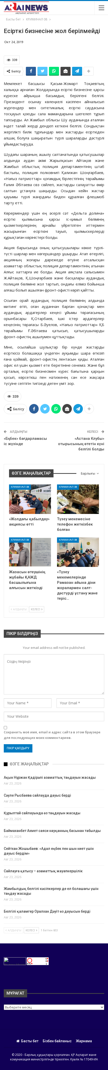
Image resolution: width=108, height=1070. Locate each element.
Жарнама (84, 1041)
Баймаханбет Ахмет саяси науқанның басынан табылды (52, 831)
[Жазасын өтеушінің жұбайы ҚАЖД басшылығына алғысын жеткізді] (30, 552)
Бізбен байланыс (57, 1041)
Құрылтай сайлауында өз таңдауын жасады (42, 813)
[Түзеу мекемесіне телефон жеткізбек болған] (78, 499)
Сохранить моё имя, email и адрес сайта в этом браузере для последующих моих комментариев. (52, 735)
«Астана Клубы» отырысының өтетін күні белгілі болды (81, 443)
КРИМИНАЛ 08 (20, 486)
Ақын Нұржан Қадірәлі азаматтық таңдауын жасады (50, 777)
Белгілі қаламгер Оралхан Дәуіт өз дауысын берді (47, 911)
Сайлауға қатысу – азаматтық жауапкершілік (43, 871)
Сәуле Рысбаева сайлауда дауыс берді (37, 795)
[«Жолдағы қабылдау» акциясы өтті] (30, 499)
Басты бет (29, 1041)
